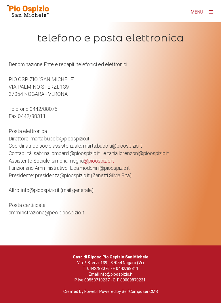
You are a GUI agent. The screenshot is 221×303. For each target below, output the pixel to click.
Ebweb (90, 291)
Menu (197, 12)
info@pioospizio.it (116, 274)
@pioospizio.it (99, 161)
